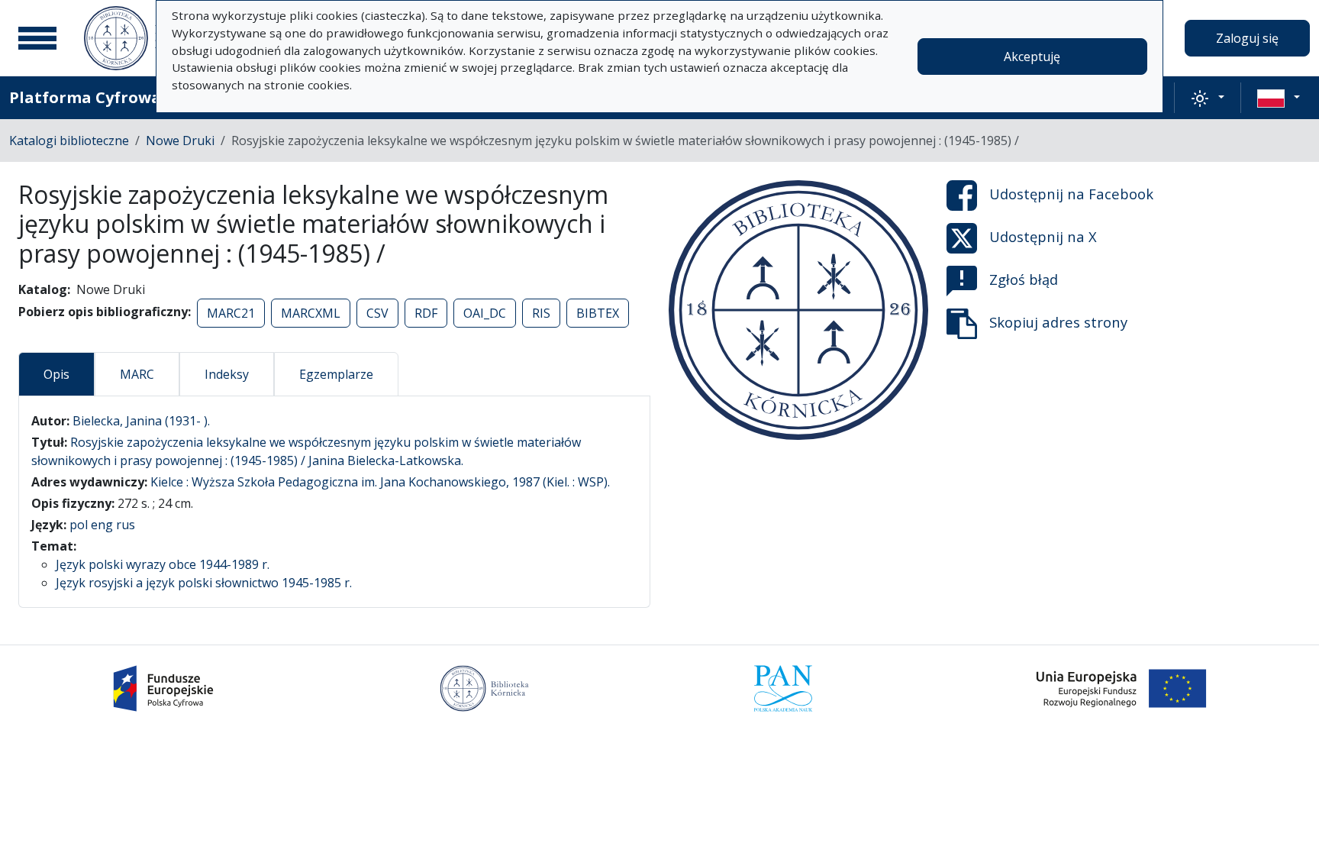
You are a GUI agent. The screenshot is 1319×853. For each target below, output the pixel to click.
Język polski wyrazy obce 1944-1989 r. (162, 564)
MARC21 (231, 313)
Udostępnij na (1071, 193)
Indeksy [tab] (227, 374)
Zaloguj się (1247, 38)
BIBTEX (597, 313)
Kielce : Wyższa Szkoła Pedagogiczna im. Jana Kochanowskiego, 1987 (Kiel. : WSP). (380, 481)
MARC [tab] (137, 374)
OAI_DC (484, 313)
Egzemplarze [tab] (336, 374)
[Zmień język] (1278, 97)
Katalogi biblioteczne (69, 140)
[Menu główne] (37, 38)
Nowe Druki (180, 140)
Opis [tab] (56, 374)
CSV (377, 313)
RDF (425, 313)
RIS (541, 313)
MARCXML (310, 313)
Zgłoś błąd (1023, 279)
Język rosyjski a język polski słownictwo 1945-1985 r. (204, 582)
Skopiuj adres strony (1058, 321)
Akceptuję (1032, 56)
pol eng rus (102, 524)
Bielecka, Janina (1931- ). (141, 420)
